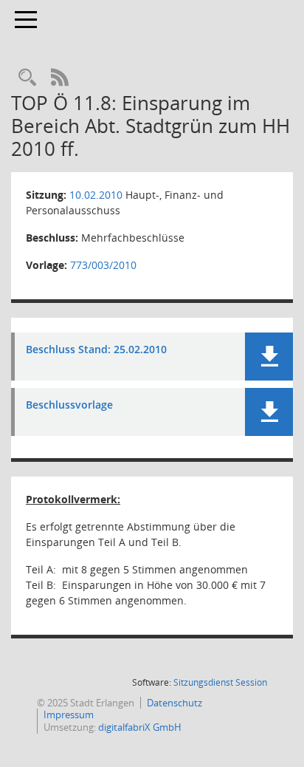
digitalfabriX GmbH (140, 727)
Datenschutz (174, 702)
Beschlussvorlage (69, 405)
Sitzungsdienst (220, 682)
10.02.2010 (95, 195)
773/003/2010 (103, 265)
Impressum (69, 714)
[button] (269, 357)
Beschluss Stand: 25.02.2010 (96, 350)
